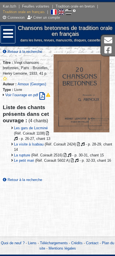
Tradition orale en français (24, 12)
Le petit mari (24, 160)
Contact (92, 243)
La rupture (22, 155)
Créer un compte (46, 17)
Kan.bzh (9, 6)
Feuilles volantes (35, 6)
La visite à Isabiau (29, 144)
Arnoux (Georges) (32, 84)
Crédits (77, 243)
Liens (32, 243)
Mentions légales (62, 248)
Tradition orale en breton (75, 6)
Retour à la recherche (24, 52)
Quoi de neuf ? (13, 243)
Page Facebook (108, 50)
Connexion (15, 17)
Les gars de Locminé (31, 128)
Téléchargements (54, 243)
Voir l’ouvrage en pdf (22, 95)
